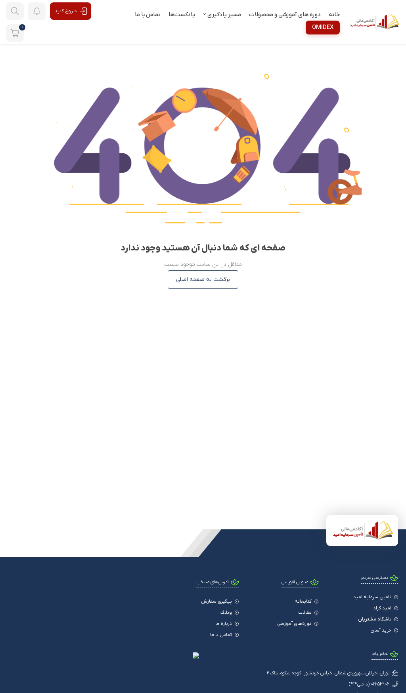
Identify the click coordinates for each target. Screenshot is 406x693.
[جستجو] (15, 11)
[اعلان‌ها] (37, 11)
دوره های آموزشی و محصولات (285, 15)
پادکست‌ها (182, 15)
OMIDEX (322, 27)
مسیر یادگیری (223, 15)
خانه (334, 15)
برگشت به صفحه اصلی (203, 279)
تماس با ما (148, 15)
